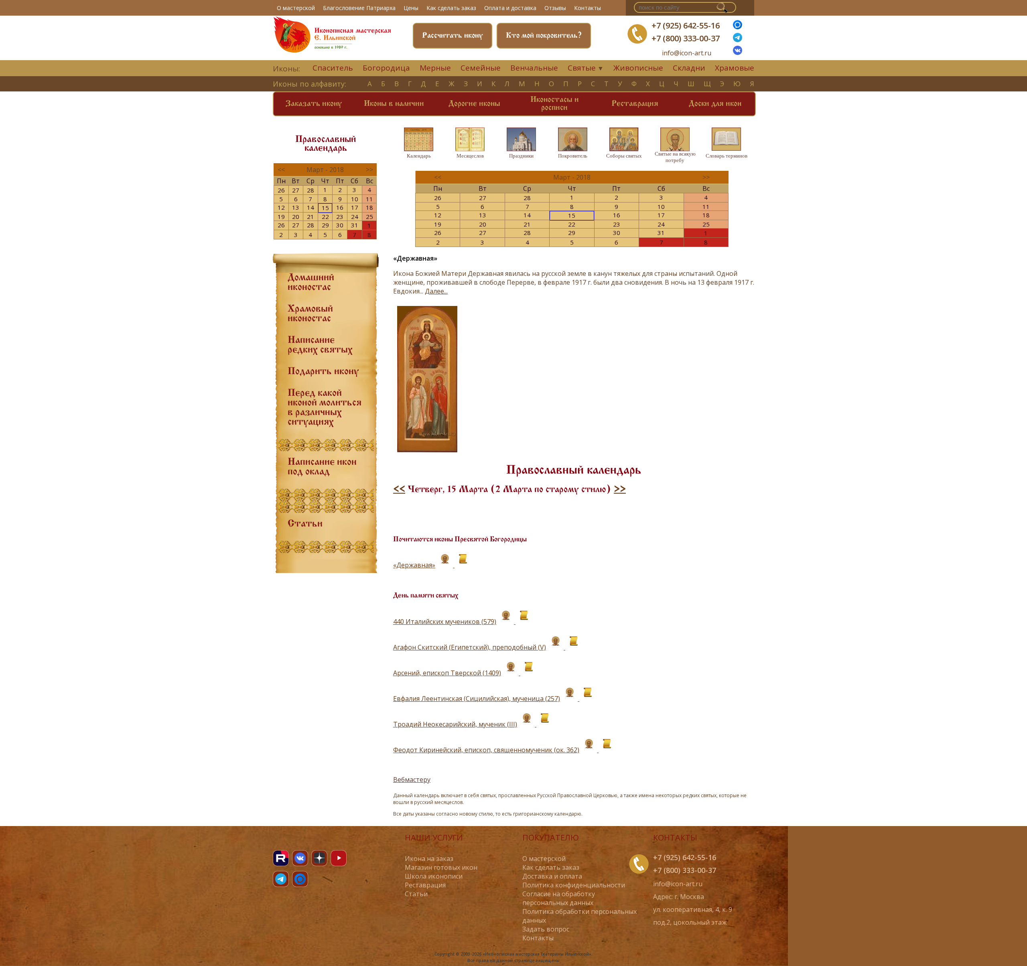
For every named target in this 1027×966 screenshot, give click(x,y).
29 (325, 225)
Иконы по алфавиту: (309, 84)
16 (339, 207)
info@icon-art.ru (686, 53)
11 (369, 199)
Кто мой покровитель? (544, 35)
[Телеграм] (737, 39)
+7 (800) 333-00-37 (686, 38)
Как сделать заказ (451, 8)
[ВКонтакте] (737, 52)
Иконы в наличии (394, 104)
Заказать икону (314, 104)
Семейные (481, 68)
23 (339, 217)
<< (399, 489)
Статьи (305, 524)
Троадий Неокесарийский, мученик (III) (455, 724)
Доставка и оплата (552, 876)
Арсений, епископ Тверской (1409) (447, 672)
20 (295, 217)
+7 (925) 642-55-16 (686, 25)
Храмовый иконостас (310, 314)
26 (281, 190)
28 (310, 190)
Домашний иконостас (311, 282)
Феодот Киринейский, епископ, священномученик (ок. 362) (486, 749)
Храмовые (734, 68)
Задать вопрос (545, 929)
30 (339, 225)
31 (354, 225)
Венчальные (534, 68)
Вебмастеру (411, 779)
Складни (689, 68)
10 (354, 199)
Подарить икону (323, 372)
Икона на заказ (429, 858)
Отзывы (555, 8)
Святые (582, 68)
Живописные (638, 68)
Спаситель (333, 68)
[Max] (737, 26)
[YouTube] (339, 858)
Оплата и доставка (510, 8)
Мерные (435, 68)
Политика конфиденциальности (573, 885)
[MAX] (300, 879)
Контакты (587, 8)
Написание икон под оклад (322, 467)
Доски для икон (715, 104)
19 (281, 217)
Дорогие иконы (474, 104)
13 (295, 207)
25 (369, 217)
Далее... (436, 291)
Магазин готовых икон (441, 867)
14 (310, 207)
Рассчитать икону (452, 35)
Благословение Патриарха (359, 8)
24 (354, 217)
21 (310, 217)
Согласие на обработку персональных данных (558, 898)
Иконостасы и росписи (554, 104)
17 (354, 207)
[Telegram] (281, 879)
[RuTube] (281, 858)
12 (281, 207)
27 (295, 190)
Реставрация (634, 104)
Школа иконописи (434, 876)
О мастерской (296, 8)
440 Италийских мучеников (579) (444, 621)
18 (369, 207)
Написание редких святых (320, 345)
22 (325, 217)
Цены (411, 8)
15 (325, 208)
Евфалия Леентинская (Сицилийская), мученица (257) (476, 698)
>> (620, 489)
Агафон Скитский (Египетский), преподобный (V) (469, 647)
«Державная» (414, 565)
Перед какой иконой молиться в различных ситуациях (324, 408)
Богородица (386, 68)
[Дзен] (319, 858)
